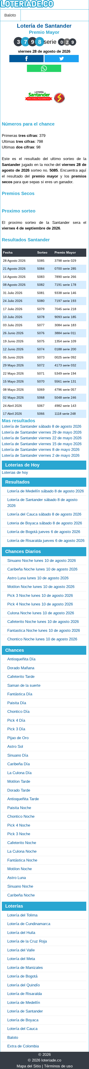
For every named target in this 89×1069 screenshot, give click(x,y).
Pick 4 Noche (18, 825)
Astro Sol (15, 746)
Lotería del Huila (21, 933)
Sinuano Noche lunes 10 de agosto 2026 (41, 560)
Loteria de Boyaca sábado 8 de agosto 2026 (44, 523)
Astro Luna (16, 878)
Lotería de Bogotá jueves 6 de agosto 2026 (43, 532)
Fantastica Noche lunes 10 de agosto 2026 (43, 630)
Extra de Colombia (23, 1046)
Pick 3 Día (16, 729)
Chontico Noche (20, 816)
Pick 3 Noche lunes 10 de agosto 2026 (40, 595)
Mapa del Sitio (29, 1066)
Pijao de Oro (18, 738)
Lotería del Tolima (22, 915)
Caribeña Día (18, 764)
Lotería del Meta (21, 959)
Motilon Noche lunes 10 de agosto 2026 (40, 587)
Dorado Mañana (20, 668)
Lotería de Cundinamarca (28, 924)
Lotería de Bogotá (22, 976)
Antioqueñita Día (21, 659)
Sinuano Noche (20, 886)
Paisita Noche (19, 808)
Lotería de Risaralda (24, 994)
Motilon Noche (19, 869)
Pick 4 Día (16, 720)
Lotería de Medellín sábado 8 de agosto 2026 (45, 491)
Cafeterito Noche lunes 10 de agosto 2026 (43, 622)
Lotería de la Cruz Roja (27, 941)
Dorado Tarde (18, 790)
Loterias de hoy (15, 472)
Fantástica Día (19, 694)
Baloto (10, 15)
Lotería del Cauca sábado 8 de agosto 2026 (44, 514)
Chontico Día (18, 711)
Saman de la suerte (23, 685)
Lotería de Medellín (23, 1002)
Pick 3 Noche (18, 834)
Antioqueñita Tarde (23, 799)
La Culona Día (19, 773)
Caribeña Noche (21, 895)
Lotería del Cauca (22, 1029)
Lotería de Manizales (25, 967)
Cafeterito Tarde (20, 676)
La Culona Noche (22, 851)
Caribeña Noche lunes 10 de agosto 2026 (42, 569)
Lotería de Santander (25, 1011)
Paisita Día (16, 703)
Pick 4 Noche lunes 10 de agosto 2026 (40, 604)
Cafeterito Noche (21, 843)
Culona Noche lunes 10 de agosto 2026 (40, 613)
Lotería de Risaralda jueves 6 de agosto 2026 (45, 540)
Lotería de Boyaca (22, 1020)
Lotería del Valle (21, 950)
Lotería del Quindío (23, 985)
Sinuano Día (17, 755)
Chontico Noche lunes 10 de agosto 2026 (42, 639)
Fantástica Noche (22, 860)
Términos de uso (58, 1066)
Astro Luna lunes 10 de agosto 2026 (37, 578)
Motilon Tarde (18, 781)
